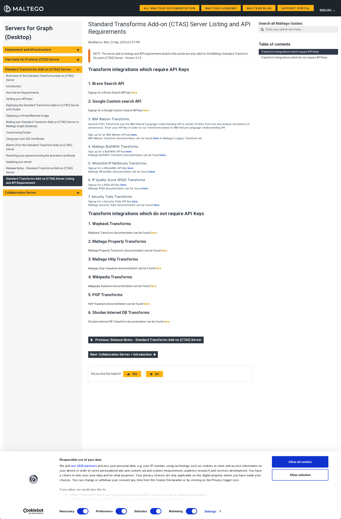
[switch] (121, 511)
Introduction (13, 86)
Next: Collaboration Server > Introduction (121, 354)
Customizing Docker (18, 132)
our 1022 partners (84, 465)
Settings (210, 511)
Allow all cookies (300, 462)
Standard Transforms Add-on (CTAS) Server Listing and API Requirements (40, 180)
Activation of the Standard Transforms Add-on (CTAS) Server (40, 78)
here (134, 92)
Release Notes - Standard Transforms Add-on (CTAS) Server (39, 170)
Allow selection (300, 474)
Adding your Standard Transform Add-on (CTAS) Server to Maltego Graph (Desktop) (42, 124)
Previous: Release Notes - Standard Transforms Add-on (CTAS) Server (147, 340)
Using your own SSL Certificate (25, 138)
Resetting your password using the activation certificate (40, 155)
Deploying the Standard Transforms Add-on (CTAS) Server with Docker (42, 107)
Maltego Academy (221, 8)
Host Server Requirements (22, 92)
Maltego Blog (259, 8)
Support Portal (295, 8)
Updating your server (19, 161)
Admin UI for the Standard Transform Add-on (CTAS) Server (39, 147)
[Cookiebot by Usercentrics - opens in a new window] (33, 511)
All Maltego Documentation (169, 8)
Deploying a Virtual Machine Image (27, 115)
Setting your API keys (19, 98)
